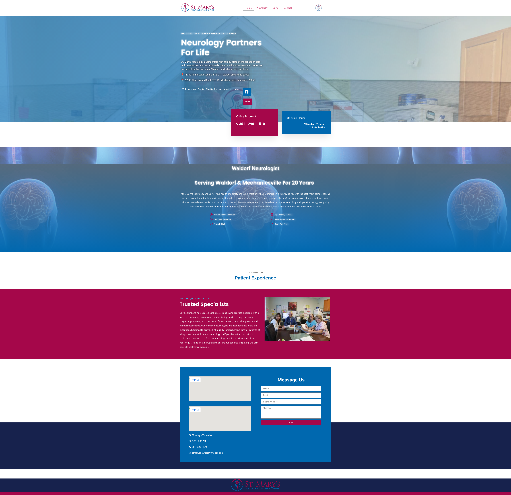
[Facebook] (247, 92)
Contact (288, 8)
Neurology (262, 8)
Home (249, 8)
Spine (275, 8)
